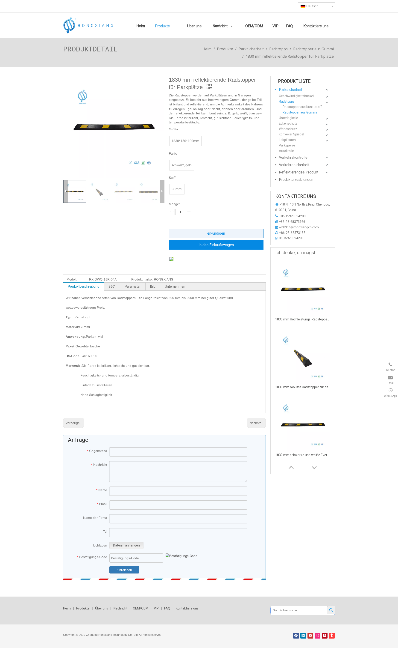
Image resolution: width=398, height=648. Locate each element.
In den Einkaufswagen (216, 245)
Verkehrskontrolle (293, 157)
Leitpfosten (287, 140)
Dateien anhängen (126, 545)
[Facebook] (296, 636)
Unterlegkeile (288, 118)
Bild (152, 286)
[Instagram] (317, 636)
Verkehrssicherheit (294, 165)
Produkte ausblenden (296, 179)
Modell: (72, 279)
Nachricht (120, 608)
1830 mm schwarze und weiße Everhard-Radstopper (303, 455)
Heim (67, 608)
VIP (156, 608)
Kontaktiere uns (187, 608)
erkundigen (216, 233)
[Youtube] (310, 636)
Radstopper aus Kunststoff (302, 107)
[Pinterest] (325, 636)
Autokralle (286, 151)
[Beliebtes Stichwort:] (331, 610)
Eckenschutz (288, 123)
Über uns (101, 608)
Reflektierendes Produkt (298, 172)
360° (112, 286)
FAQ (167, 608)
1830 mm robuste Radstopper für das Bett (303, 387)
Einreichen (124, 570)
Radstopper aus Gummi (300, 112)
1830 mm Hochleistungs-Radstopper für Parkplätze (303, 319)
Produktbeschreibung (83, 286)
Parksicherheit (290, 89)
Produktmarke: (142, 279)
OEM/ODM (140, 608)
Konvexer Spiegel (291, 134)
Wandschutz (288, 129)
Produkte (83, 608)
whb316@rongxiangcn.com (299, 227)
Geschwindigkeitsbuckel (296, 96)
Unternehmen (175, 286)
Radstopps (287, 101)
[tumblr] (332, 636)
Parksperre (287, 145)
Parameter (133, 286)
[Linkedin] (303, 636)
